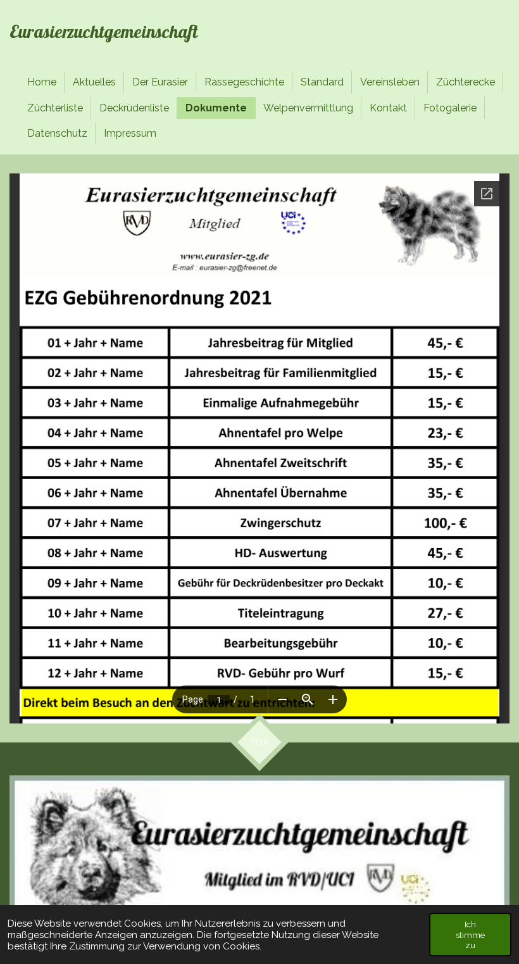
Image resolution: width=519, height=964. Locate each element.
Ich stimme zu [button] (470, 934)
